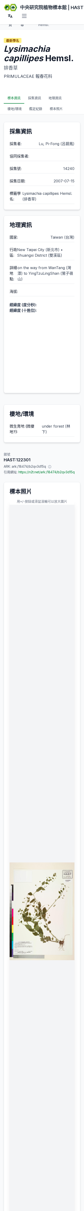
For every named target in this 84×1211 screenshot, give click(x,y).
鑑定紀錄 (35, 109)
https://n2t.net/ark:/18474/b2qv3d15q (46, 472)
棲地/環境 (14, 109)
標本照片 (56, 109)
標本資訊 (14, 98)
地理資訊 (55, 98)
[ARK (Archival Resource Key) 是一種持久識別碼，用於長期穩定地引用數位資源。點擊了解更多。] (50, 466)
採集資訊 (34, 98)
